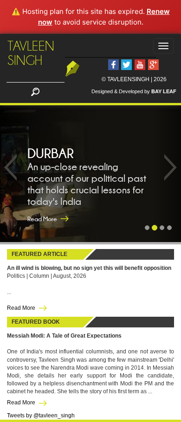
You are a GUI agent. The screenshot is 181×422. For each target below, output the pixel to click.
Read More (42, 219)
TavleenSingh (30, 53)
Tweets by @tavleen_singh (41, 415)
